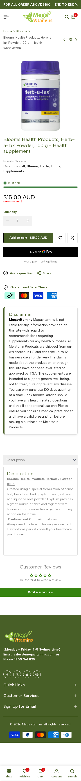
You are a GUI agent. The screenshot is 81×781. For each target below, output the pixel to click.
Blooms (21, 31)
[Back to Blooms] (70, 39)
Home (7, 31)
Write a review (40, 592)
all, (24, 166)
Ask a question (21, 273)
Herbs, (45, 166)
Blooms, (33, 166)
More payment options (40, 261)
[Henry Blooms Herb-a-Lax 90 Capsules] (76, 39)
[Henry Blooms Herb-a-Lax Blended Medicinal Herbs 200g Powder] (64, 39)
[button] (60, 238)
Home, (56, 166)
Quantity (10, 212)
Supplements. (14, 171)
